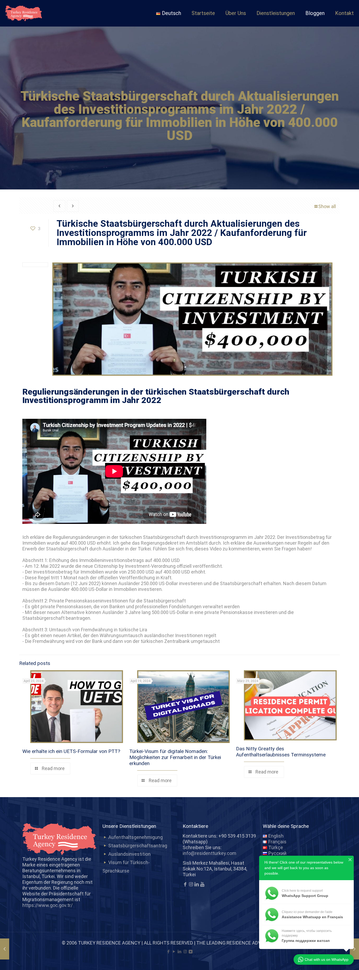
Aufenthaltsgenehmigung (135, 837)
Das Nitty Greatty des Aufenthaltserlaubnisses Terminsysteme (281, 752)
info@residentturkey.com (209, 853)
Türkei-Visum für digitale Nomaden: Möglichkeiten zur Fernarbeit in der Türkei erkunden (175, 757)
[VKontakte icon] (191, 951)
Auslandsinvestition (129, 854)
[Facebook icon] (169, 951)
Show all (327, 206)
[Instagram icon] (185, 951)
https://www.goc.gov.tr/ (47, 905)
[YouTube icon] (174, 951)
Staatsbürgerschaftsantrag (137, 845)
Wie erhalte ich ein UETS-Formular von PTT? (71, 751)
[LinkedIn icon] (180, 951)
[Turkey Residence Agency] (23, 13)
